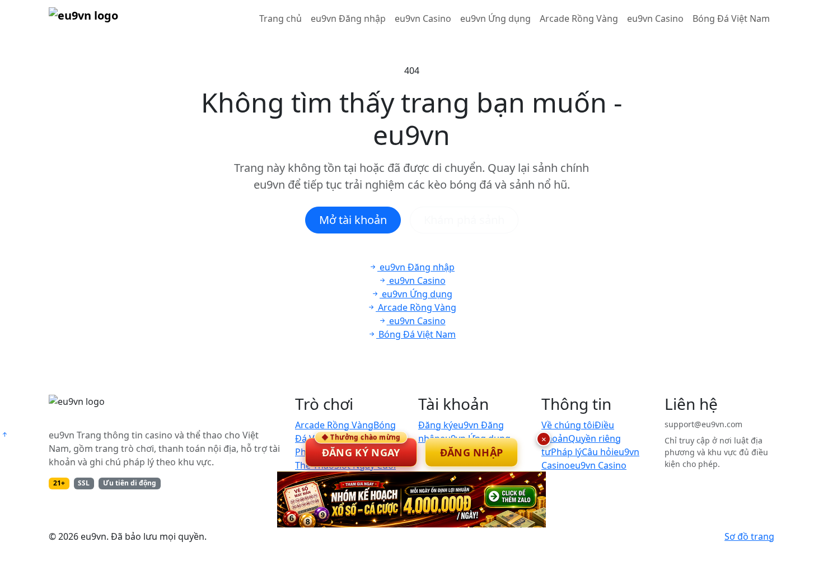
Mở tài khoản (353, 219)
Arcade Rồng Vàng (579, 18)
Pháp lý (566, 452)
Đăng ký (435, 425)
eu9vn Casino (423, 18)
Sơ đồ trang (749, 536)
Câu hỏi (598, 452)
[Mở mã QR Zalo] (411, 499)
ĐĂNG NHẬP (471, 452)
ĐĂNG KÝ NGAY (361, 448)
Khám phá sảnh (464, 219)
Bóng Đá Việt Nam (731, 18)
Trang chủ (280, 18)
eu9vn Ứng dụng (495, 18)
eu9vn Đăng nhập (348, 18)
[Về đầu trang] (4, 434)
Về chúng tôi (568, 425)
